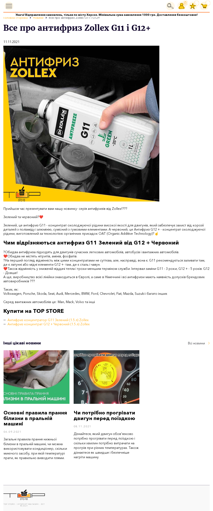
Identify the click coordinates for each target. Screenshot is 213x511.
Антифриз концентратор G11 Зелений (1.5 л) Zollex (48, 320)
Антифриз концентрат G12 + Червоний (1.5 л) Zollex (48, 324)
